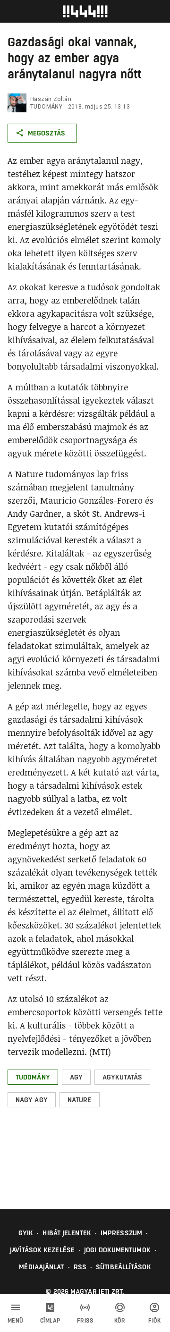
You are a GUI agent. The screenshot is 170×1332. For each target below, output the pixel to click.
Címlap (50, 1320)
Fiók (154, 1320)
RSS (80, 1267)
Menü (16, 1320)
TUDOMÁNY (46, 106)
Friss (85, 1320)
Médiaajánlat (41, 1267)
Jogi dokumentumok (117, 1250)
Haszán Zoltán (50, 99)
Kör (120, 1320)
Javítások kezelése (42, 1250)
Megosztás (46, 133)
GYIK (25, 1233)
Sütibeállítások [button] (123, 1267)
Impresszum (121, 1233)
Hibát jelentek (66, 1233)
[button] (33, 1077)
